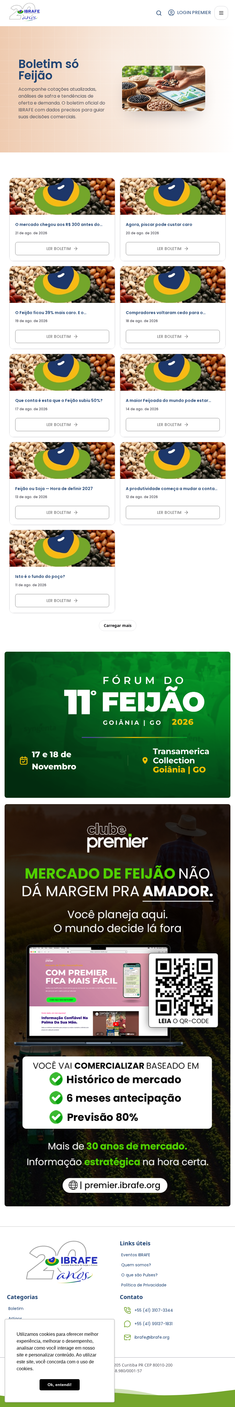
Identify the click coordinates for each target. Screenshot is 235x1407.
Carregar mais (118, 625)
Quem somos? (136, 1265)
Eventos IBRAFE (135, 1255)
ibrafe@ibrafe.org (151, 1337)
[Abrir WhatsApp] (220, 1392)
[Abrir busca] (158, 13)
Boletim (15, 1308)
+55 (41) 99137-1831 (153, 1324)
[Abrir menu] (221, 13)
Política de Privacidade (144, 1285)
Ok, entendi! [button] (60, 1384)
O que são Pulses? (139, 1275)
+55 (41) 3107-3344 (153, 1310)
